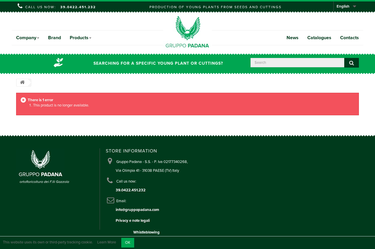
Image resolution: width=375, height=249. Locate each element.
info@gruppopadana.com (137, 209)
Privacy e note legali (133, 220)
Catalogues (319, 38)
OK (127, 242)
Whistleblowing (146, 232)
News (293, 38)
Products (79, 38)
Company (26, 38)
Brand (54, 38)
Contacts (349, 38)
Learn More (106, 242)
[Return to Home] (22, 82)
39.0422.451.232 (78, 7)
